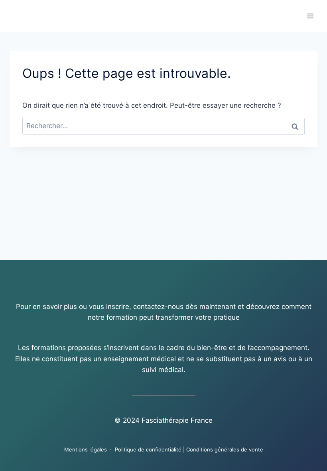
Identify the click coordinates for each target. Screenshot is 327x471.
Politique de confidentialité (148, 449)
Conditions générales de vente (224, 449)
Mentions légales (85, 449)
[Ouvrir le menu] (310, 16)
